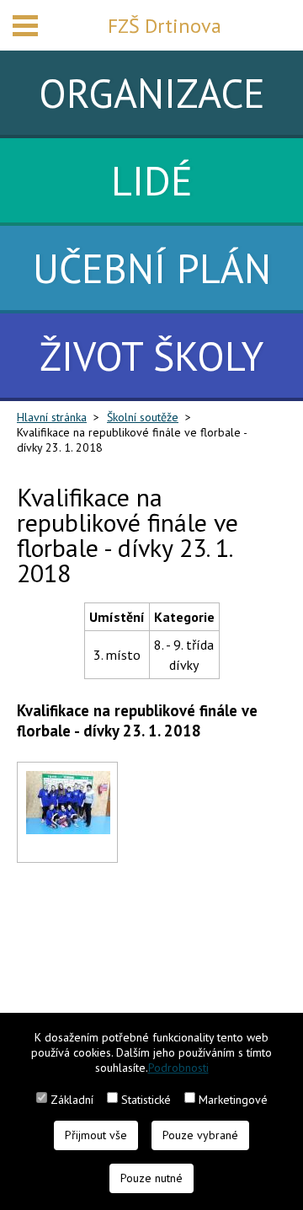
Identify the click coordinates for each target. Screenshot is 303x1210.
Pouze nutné (151, 1178)
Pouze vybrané (200, 1135)
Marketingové (233, 1099)
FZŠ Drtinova (164, 26)
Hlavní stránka (52, 417)
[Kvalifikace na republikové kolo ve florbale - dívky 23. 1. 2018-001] (68, 781)
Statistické (146, 1099)
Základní (71, 1099)
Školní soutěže (142, 417)
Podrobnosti (178, 1067)
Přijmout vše (96, 1135)
